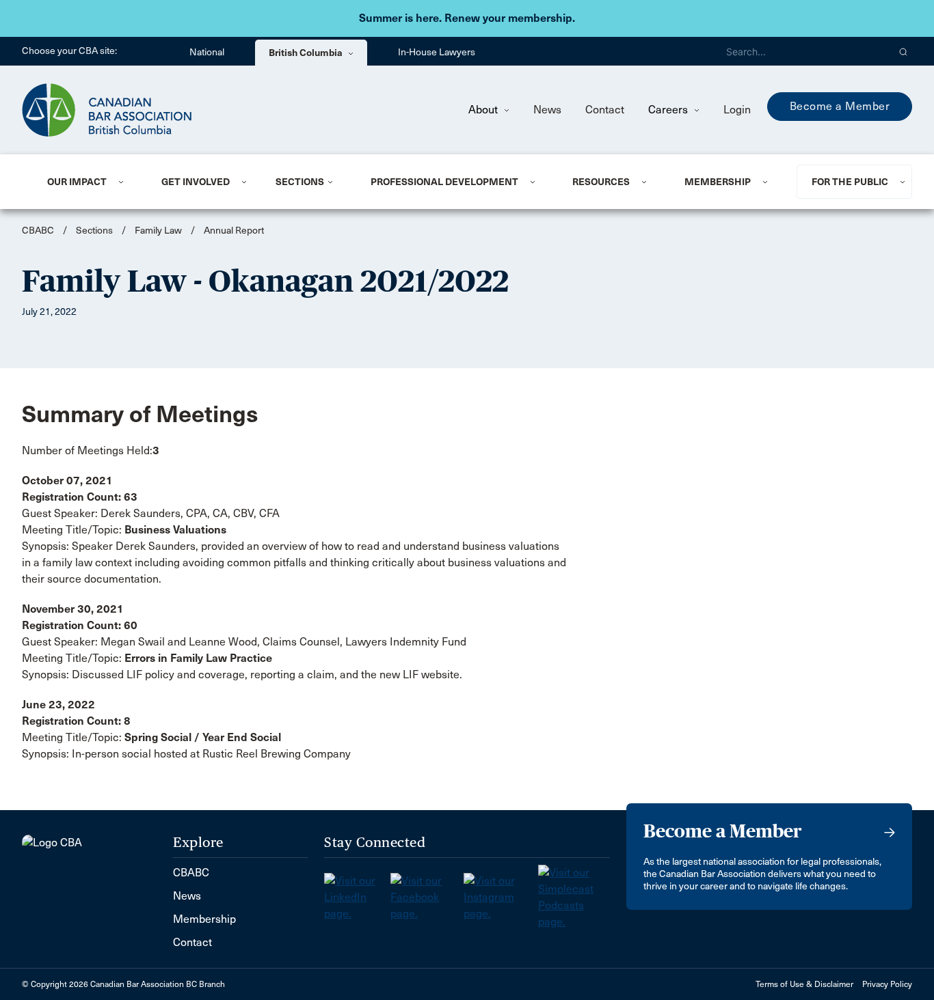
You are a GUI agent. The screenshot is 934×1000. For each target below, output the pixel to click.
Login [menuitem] (737, 109)
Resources (601, 182)
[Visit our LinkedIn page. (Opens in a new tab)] (357, 893)
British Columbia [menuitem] (307, 52)
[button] (903, 51)
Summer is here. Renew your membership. (467, 18)
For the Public (850, 182)
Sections (300, 182)
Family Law (158, 230)
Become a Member (840, 106)
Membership (717, 182)
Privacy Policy (887, 984)
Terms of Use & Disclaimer (804, 984)
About (484, 109)
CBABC (38, 230)
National (206, 52)
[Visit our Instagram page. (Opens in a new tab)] (501, 893)
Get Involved (195, 182)
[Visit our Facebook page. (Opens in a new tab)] (426, 893)
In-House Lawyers (436, 52)
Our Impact (77, 182)
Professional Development (444, 182)
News (547, 109)
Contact (604, 109)
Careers (669, 109)
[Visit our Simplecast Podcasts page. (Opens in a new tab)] (574, 893)
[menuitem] (87, 181)
